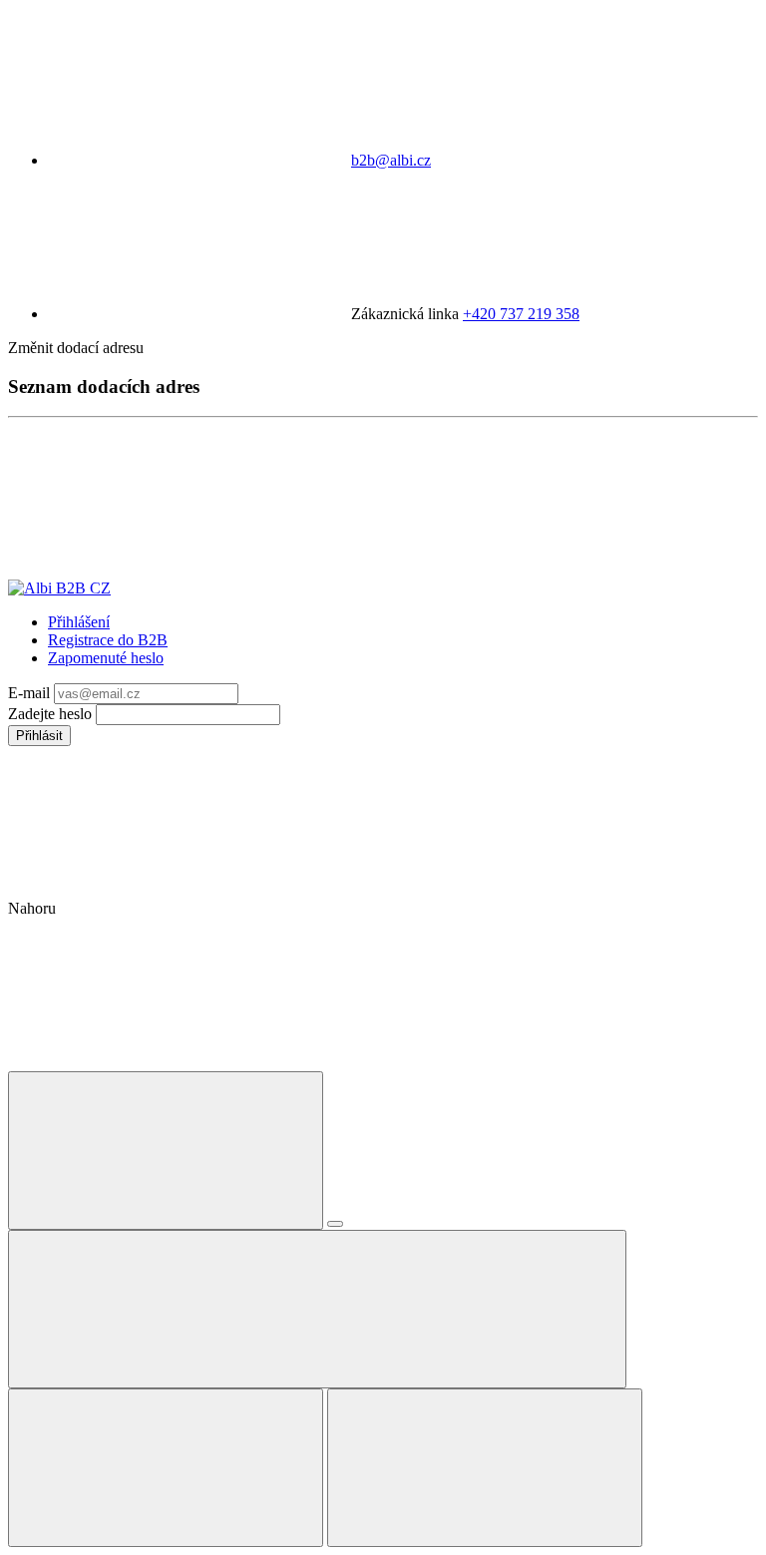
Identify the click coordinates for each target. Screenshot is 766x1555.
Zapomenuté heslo (106, 657)
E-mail (31, 692)
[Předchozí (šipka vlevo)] (165, 1467)
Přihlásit (39, 735)
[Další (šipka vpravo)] (484, 1467)
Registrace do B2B (108, 639)
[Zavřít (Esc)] (165, 1150)
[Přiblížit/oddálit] (317, 1309)
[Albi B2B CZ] (59, 588)
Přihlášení (79, 621)
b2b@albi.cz (391, 160)
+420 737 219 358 (521, 313)
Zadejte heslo (52, 713)
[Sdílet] (335, 1224)
